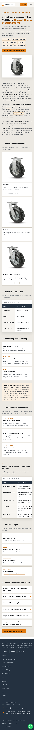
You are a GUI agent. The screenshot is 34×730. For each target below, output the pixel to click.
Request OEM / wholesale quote (13, 50)
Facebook (21, 651)
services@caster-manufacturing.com (15, 708)
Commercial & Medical (7, 662)
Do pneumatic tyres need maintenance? (15, 615)
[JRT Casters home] (8, 4)
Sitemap (4, 723)
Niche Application (6, 666)
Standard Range (6, 670)
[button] (30, 726)
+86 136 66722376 (13, 703)
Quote (24, 4)
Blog (3, 692)
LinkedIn (5, 651)
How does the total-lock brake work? (14, 609)
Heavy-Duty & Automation (9, 659)
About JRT (4, 681)
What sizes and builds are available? (14, 596)
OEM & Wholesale (6, 685)
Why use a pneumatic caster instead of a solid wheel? (15, 589)
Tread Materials (6, 673)
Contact (4, 695)
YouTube (13, 651)
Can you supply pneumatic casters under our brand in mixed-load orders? (15, 623)
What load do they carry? (11, 603)
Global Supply (5, 688)
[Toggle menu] (30, 4)
